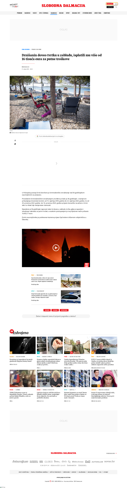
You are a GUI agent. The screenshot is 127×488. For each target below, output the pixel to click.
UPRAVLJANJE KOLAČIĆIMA (63, 477)
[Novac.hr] (109, 461)
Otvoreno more (87, 13)
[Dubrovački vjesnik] (58, 465)
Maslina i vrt (76, 13)
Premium (19, 13)
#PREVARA (64, 310)
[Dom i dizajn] (87, 461)
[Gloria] (64, 461)
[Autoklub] (97, 461)
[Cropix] (44, 465)
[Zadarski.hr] (72, 465)
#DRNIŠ (47, 310)
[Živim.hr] (57, 461)
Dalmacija (54, 13)
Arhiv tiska (97, 13)
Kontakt (74, 472)
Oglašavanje (82, 472)
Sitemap (106, 472)
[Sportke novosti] (41, 461)
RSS (100, 472)
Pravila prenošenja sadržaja (39, 472)
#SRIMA (55, 310)
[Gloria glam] (69, 461)
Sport (68, 13)
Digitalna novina (92, 472)
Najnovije (27, 13)
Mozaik (61, 13)
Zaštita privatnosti (55, 472)
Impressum (66, 472)
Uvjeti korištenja (24, 472)
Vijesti (35, 13)
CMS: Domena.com (78, 481)
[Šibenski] (82, 465)
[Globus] (48, 461)
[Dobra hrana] (78, 461)
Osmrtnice (107, 13)
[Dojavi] (14, 5)
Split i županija (43, 13)
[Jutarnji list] (20, 461)
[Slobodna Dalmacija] (63, 5)
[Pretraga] (116, 7)
